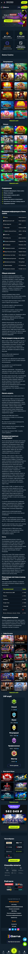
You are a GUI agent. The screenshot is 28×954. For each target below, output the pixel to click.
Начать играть (7, 197)
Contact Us (14, 924)
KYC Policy (14, 904)
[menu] (1, 7)
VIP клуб (14, 926)
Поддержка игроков (9, 203)
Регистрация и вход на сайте (12, 195)
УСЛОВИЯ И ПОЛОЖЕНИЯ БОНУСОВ (14, 906)
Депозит (14, 951)
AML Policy (14, 911)
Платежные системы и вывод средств (14, 201)
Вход (19, 7)
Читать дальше (14, 765)
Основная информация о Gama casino (14, 191)
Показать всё (14, 827)
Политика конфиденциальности (14, 915)
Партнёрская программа (14, 941)
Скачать (24, 2)
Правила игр (14, 917)
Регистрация (24, 7)
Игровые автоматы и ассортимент (13, 199)
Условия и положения (14, 908)
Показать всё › (14, 120)
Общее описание (8, 193)
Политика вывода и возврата (14, 913)
